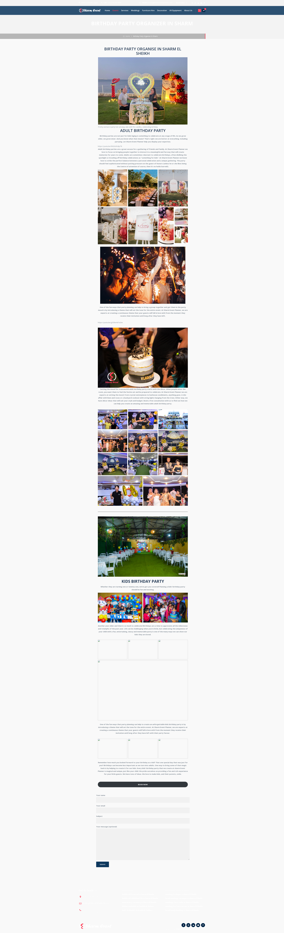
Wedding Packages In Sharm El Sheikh (180, 894)
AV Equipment (176, 10)
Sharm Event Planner (183, 929)
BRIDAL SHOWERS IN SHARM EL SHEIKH (138, 906)
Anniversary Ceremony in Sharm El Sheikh (139, 902)
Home (107, 10)
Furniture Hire (148, 10)
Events (115, 10)
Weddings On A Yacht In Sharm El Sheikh (182, 902)
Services (124, 10)
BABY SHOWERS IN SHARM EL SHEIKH (137, 910)
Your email (100, 806)
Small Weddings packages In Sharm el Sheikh (183, 898)
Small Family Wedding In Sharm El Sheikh (182, 910)
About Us (188, 10)
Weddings (135, 10)
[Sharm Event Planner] (90, 10)
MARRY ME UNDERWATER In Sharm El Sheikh (140, 898)
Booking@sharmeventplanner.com (159, 3)
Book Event (180, 3)
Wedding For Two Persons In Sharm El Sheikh (184, 906)
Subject (99, 816)
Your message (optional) (106, 826)
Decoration (162, 10)
